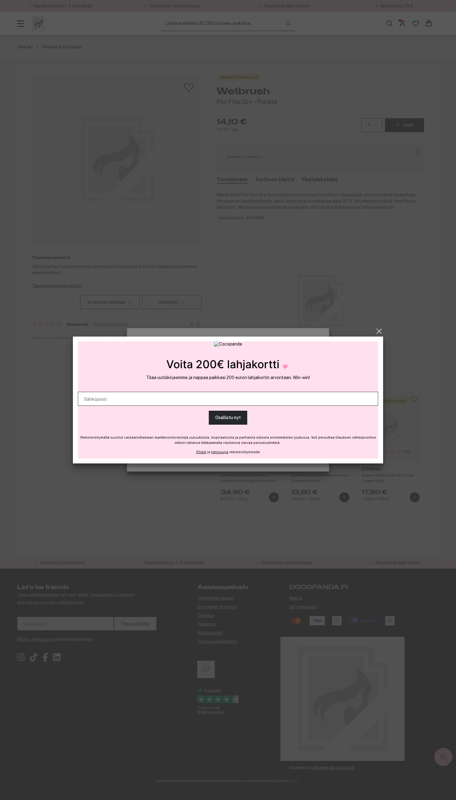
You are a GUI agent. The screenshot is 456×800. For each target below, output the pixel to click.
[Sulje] (379, 331)
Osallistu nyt (228, 417)
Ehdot (201, 452)
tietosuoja (219, 452)
